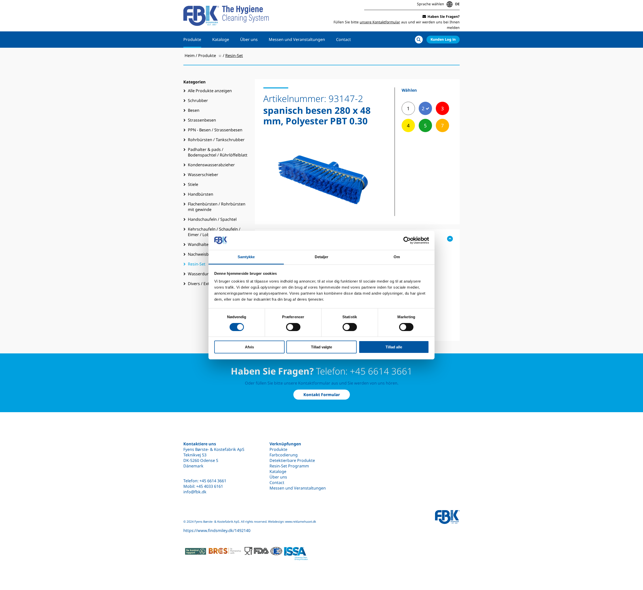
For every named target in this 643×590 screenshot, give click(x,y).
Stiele (193, 184)
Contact (343, 39)
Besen (193, 110)
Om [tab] (397, 257)
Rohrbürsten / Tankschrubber (216, 139)
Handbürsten (200, 194)
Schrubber (198, 100)
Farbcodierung (284, 455)
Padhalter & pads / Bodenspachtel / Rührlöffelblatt (217, 152)
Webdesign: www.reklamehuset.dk (292, 521)
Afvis (249, 347)
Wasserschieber (203, 174)
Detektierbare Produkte (292, 460)
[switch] (293, 327)
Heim (190, 55)
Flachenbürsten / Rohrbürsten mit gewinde (216, 206)
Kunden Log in (443, 39)
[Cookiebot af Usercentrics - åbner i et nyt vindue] (407, 240)
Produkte (192, 39)
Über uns (249, 39)
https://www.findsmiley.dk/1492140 (216, 530)
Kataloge (220, 39)
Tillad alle (394, 347)
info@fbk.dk (194, 492)
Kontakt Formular (321, 394)
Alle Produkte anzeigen (210, 90)
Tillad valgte (321, 347)
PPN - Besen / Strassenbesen (215, 130)
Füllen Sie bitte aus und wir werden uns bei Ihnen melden (397, 22)
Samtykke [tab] (246, 257)
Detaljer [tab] (322, 257)
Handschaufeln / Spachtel (212, 219)
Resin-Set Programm (289, 466)
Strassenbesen (202, 120)
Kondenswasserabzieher (211, 165)
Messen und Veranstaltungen (297, 39)
